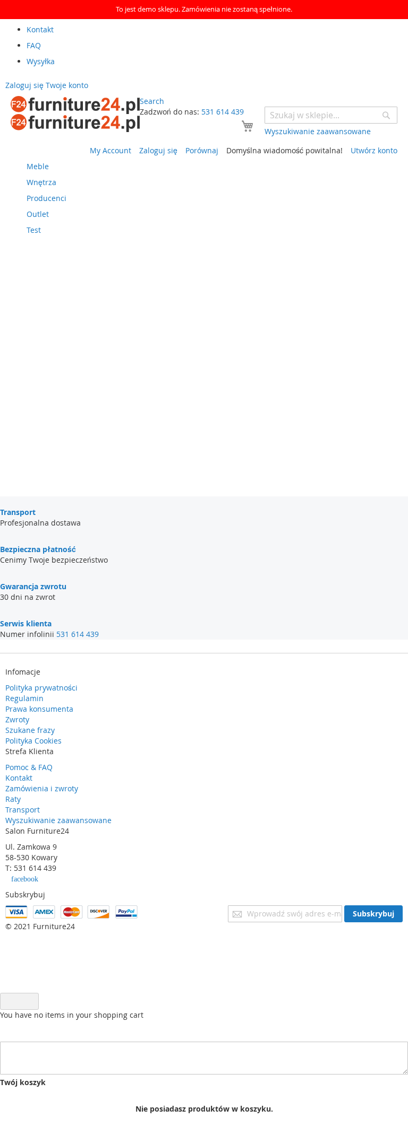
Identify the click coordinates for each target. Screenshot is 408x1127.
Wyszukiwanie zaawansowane (58, 820)
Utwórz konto (374, 150)
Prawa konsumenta (39, 709)
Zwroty (17, 719)
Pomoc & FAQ (29, 767)
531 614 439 (222, 112)
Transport (22, 810)
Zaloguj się (158, 150)
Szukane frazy (30, 730)
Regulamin (24, 698)
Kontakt (18, 778)
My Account (110, 150)
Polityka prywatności (41, 688)
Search (152, 101)
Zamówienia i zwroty (41, 788)
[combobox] (331, 115)
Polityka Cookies (33, 741)
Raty (13, 799)
